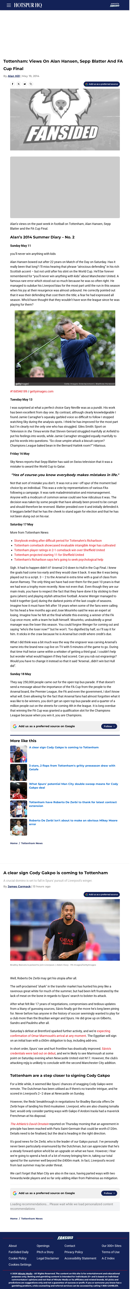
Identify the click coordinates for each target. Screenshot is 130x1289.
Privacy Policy (73, 1252)
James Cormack (19, 886)
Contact (69, 1246)
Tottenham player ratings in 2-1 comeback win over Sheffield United (59, 550)
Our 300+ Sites (111, 1246)
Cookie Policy (18, 1258)
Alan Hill (14, 76)
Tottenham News (31, 843)
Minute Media (25, 1273)
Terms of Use (111, 1252)
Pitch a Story (45, 1252)
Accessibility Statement (80, 1258)
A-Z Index (108, 1258)
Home (14, 843)
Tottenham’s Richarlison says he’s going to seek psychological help (58, 559)
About (13, 1246)
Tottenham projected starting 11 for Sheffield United (49, 555)
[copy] (30, 84)
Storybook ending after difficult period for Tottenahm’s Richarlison (58, 540)
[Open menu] (9, 5)
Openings (43, 1246)
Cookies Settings (20, 1264)
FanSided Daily (19, 1252)
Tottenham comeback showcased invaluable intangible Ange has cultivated (64, 545)
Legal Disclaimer (48, 1258)
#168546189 (18, 391)
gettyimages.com (41, 391)
